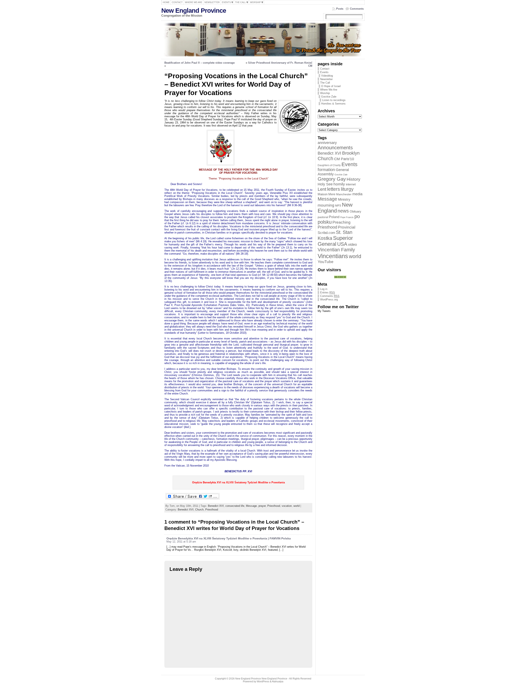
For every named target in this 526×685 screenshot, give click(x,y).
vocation (287, 505)
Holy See (325, 184)
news (343, 211)
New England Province (193, 10)
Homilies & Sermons (333, 103)
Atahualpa (277, 681)
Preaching (341, 222)
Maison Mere (326, 194)
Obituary (355, 211)
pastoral (323, 217)
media (357, 194)
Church (199, 509)
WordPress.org (329, 299)
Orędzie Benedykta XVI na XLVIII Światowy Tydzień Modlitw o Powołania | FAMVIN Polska (228, 538)
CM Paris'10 (344, 159)
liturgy (347, 189)
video (352, 245)
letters (333, 189)
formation (326, 169)
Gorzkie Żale (328, 96)
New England (335, 208)
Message (251, 505)
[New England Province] (263, 40)
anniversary (327, 143)
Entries (327, 292)
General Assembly (333, 172)
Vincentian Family (336, 249)
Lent (322, 189)
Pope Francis (347, 217)
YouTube (325, 262)
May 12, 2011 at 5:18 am (181, 541)
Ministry (344, 199)
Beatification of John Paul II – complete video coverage (199, 62)
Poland (334, 217)
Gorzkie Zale (341, 174)
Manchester (344, 194)
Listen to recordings (334, 100)
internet (351, 184)
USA (342, 244)
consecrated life (234, 505)
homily (339, 184)
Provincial (346, 227)
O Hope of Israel (331, 86)
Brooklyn (351, 153)
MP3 (338, 205)
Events (324, 72)
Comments (357, 8)
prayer (262, 505)
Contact (324, 68)
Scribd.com (326, 233)
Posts (339, 8)
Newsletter (326, 79)
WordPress (263, 681)
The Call (325, 82)
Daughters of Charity (329, 165)
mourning (326, 205)
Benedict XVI (216, 505)
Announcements (335, 147)
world (296, 505)
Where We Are (328, 89)
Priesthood (273, 505)
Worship (325, 93)
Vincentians (333, 256)
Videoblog (327, 75)
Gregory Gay (332, 179)
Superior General (335, 241)
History (353, 179)
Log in (323, 289)
